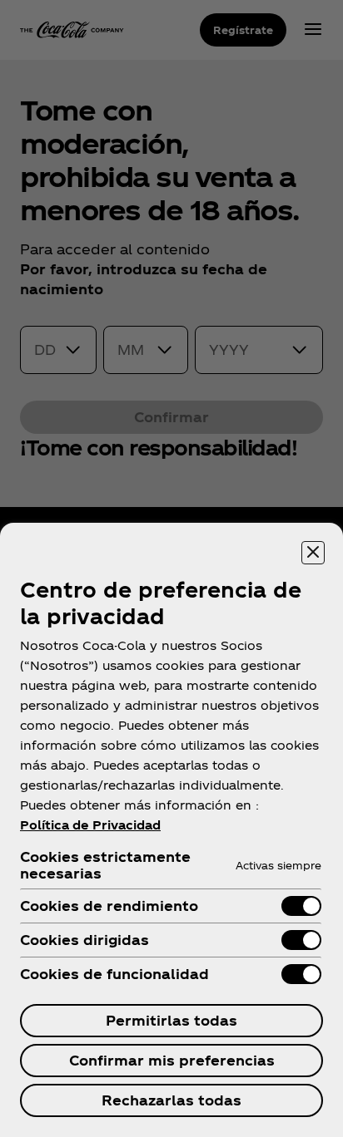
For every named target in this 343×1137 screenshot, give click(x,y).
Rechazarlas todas (171, 1100)
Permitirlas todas (171, 1020)
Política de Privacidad (90, 825)
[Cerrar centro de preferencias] (313, 553)
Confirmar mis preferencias (172, 1060)
